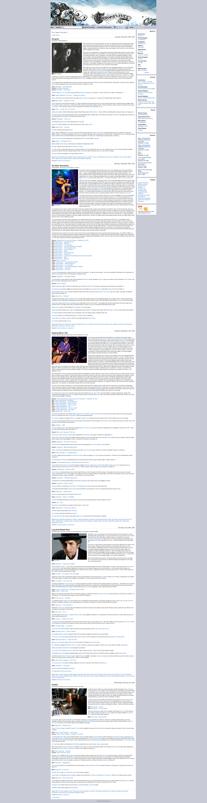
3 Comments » (71, 524)
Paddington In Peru (143, 126)
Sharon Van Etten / (63, 752)
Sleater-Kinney (114, 149)
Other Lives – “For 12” (61, 612)
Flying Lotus (67, 600)
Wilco (72, 780)
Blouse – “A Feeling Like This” (63, 141)
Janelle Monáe (63, 143)
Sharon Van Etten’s (68, 746)
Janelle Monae (101, 157)
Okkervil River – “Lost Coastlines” (64, 245)
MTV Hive (71, 394)
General (59, 160)
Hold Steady (98, 791)
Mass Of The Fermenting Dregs (145, 170)
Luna (139, 157)
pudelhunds (146, 140)
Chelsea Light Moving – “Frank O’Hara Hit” (66, 401)
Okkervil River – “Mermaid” (62, 243)
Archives (58, 27)
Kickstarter (79, 134)
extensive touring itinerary (94, 538)
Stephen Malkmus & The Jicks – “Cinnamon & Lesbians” (70, 95)
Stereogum (54, 153)
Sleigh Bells (69, 286)
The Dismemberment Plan (58, 459)
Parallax (55, 685)
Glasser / (61, 283)
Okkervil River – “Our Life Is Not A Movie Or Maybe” (68, 246)
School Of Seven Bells (65, 671)
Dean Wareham (56, 289)
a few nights (102, 150)
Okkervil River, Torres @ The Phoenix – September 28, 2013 (72, 240)
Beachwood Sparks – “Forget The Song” (66, 639)
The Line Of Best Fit (57, 516)
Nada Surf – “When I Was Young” (64, 778)
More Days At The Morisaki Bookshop (145, 93)
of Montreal (55, 444)
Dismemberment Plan (101, 519)
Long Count (91, 784)
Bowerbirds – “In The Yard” (62, 769)
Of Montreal (77, 744)
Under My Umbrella (143, 55)
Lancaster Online (95, 393)
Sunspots (55, 39)
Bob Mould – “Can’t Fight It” (63, 89)
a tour (107, 712)
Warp (66, 473)
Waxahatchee (55, 505)
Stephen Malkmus (68, 158)
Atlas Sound (98, 690)
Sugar (107, 43)
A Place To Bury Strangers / (69, 734)
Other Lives (61, 607)
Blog (52, 27)
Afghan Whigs (58, 324)
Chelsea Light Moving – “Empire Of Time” (65, 403)
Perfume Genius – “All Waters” (63, 598)
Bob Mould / (62, 88)
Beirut (91, 650)
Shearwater (82, 662)
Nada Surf (69, 775)
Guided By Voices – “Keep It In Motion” (66, 631)
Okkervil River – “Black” (61, 251)
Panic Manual (141, 196)
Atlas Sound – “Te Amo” (97, 707)
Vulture (60, 286)
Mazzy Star (64, 291)
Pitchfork (116, 114)
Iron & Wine (92, 318)
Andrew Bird (66, 647)
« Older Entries (56, 35)
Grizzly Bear (55, 472)
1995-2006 (141, 47)
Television (67, 303)
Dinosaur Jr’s (66, 614)
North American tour (127, 699)
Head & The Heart (92, 157)
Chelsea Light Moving (116, 339)
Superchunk (63, 121)
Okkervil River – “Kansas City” (63, 254)
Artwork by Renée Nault (150, 27)
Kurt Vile (69, 321)
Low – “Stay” (59, 502)
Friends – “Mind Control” (62, 591)
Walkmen (81, 153)
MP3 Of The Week (89, 27)
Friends (89, 586)
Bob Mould (93, 43)
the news (120, 535)
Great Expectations (143, 114)
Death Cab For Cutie (73, 645)
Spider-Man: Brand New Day (145, 118)
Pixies (53, 103)
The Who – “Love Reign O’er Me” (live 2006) (67, 574)
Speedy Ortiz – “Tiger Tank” (63, 411)
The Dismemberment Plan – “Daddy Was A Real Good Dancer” (72, 462)
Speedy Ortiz (55, 124)
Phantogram (55, 114)
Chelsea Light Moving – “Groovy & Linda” (65, 405)
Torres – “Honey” (61, 260)
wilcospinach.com (124, 780)
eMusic (57, 434)
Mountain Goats (108, 324)
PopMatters (55, 787)
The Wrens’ (73, 486)
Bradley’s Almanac (143, 184)
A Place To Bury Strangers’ (69, 656)
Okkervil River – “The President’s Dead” (65, 248)
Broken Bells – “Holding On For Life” (65, 100)
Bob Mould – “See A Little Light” (64, 86)
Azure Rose (141, 164)
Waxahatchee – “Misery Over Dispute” (66, 507)
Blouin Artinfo (117, 488)
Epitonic (128, 394)
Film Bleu (140, 62)
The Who (62, 566)
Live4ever (140, 193)
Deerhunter (55, 494)
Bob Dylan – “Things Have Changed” (65, 563)
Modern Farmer (56, 307)
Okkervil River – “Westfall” (62, 258)
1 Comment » (70, 328)
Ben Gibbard (55, 645)
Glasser (70, 129)
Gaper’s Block (55, 318)
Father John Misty (56, 450)
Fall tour (71, 602)
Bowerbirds (86, 765)
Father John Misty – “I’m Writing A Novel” (66, 452)
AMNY (67, 116)
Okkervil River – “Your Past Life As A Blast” (67, 262)
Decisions (140, 51)
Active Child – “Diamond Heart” (99, 717)
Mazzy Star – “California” (62, 296)
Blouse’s (83, 138)
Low (53, 499)
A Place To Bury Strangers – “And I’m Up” (65, 660)
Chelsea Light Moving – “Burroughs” (64, 400)
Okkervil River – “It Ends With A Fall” (64, 252)
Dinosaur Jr (118, 674)
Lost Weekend (142, 39)
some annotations (97, 736)
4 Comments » (66, 794)
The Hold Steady (93, 738)
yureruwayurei (146, 138)
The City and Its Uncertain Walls (146, 88)
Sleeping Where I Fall (60, 333)
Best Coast (62, 653)
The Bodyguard (142, 122)
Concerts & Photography (104, 27)
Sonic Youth (110, 343)
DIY (53, 671)
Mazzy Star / (65, 432)
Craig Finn (81, 736)
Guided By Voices (93, 112)
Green (139, 66)
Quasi (85, 149)
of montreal (76, 521)
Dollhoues (140, 36)
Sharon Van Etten (72, 510)
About (131, 27)
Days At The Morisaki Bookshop (146, 98)
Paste (88, 465)
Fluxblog (140, 187)
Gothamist (56, 560)
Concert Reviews (61, 328)
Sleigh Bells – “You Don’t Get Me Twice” (66, 441)
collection (146, 72)
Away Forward (142, 163)
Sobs (139, 152)
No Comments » (66, 160)
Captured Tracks (85, 418)
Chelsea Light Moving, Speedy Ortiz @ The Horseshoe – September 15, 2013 (77, 398)
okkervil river (109, 157)
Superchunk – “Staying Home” (64, 491)
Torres (116, 197)
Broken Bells (55, 98)
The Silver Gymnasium (60, 165)
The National (55, 312)
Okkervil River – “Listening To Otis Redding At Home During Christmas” (73, 255)
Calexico (75, 513)
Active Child (123, 711)
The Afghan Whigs (56, 621)
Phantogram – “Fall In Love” (63, 119)
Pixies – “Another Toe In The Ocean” (65, 109)
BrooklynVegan (142, 186)
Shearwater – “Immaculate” (63, 665)
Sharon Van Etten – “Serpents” (63, 751)
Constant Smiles (146, 157)
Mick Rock (57, 715)
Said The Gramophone (144, 199)
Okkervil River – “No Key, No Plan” (64, 249)
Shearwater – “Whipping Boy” (62, 762)
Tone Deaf (54, 420)
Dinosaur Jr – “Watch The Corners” (64, 619)
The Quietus (55, 315)
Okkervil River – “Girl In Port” (63, 268)
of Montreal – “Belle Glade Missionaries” (66, 447)
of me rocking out (127, 740)
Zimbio (61, 668)
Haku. (139, 138)
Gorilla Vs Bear (142, 189)
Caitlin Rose (79, 516)
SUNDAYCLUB (142, 43)
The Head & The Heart (77, 146)
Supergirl (140, 130)
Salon (123, 134)
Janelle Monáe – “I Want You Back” (65, 469)
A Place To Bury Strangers (62, 674)
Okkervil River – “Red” (61, 257)
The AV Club (101, 465)
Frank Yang (57, 205)
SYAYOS (140, 140)
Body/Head (55, 415)
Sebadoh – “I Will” (60, 425)
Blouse (57, 157)
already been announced (98, 70)
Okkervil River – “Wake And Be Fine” (64, 241)
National (115, 324)
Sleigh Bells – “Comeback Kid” (63, 725)
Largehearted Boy (142, 192)
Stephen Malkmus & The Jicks (60, 92)
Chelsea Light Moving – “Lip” (63, 406)
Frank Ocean (126, 621)
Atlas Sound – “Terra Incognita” (99, 708)
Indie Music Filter (142, 190)
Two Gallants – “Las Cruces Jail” (63, 581)
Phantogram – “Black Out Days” (64, 483)
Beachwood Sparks (81, 636)
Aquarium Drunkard (143, 182)
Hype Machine (101, 728)
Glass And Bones (142, 70)
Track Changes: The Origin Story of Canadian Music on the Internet (146, 83)
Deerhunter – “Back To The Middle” (65, 497)
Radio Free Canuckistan (144, 198)
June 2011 (128, 192)
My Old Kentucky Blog (144, 195)
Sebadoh (71, 420)
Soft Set (149, 163)
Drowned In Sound (56, 784)
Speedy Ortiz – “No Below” (63, 127)
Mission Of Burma (64, 634)
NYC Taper (55, 418)
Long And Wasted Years (61, 530)
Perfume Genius (103, 593)
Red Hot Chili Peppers (90, 721)
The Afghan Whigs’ (81, 315)
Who (63, 677)
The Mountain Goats (78, 307)
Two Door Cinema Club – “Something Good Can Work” (70, 589)
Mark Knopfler (97, 540)
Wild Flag (96, 149)
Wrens (61, 522)
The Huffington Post (57, 393)
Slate (105, 413)
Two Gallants (104, 576)
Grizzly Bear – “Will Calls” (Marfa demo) (66, 478)
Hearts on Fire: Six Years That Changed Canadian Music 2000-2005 (146, 103)
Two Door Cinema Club (70, 583)
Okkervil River (70, 132)
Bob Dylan (128, 535)
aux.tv (53, 321)
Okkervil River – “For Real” (63, 269)
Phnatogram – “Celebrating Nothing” (65, 276)
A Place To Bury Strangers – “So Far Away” (66, 732)
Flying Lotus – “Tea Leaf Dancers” (64, 605)
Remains (140, 58)
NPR (53, 121)
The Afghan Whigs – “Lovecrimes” (64, 626)
